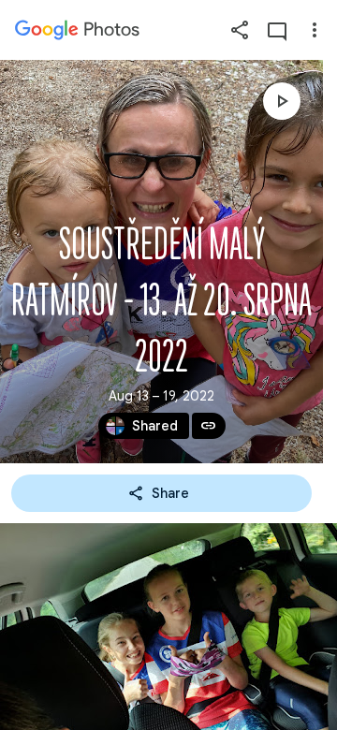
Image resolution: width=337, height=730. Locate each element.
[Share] (239, 30)
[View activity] (277, 30)
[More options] (314, 30)
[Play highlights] (281, 101)
